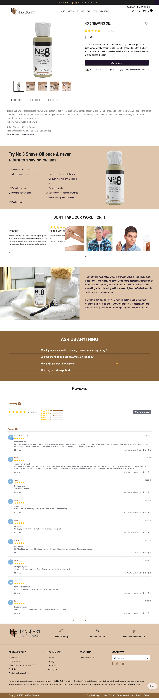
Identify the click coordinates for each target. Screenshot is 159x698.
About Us (104, 11)
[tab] (13, 429)
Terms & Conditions (125, 695)
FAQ (88, 11)
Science (80, 11)
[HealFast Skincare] (22, 11)
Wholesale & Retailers (88, 657)
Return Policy (52, 665)
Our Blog (50, 661)
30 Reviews (109, 31)
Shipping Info (52, 669)
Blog (95, 11)
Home (62, 11)
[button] (142, 412)
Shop (70, 11)
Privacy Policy (108, 695)
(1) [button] (50, 415)
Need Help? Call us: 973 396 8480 (138, 7)
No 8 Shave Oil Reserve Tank (20, 134)
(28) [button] (51, 411)
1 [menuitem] (78, 620)
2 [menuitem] (80, 620)
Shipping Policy (93, 695)
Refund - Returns (143, 695)
